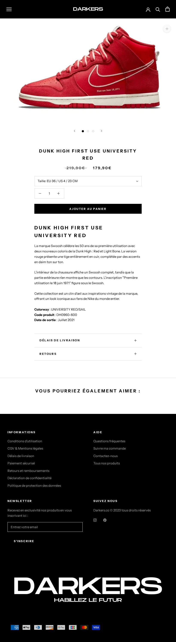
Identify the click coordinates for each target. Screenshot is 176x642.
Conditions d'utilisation (25, 441)
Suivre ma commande (109, 448)
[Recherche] (158, 9)
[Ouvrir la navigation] (9, 9)
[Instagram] (95, 520)
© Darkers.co (23, 568)
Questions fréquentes (109, 441)
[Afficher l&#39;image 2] (88, 131)
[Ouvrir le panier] (167, 9)
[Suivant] (101, 131)
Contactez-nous (105, 456)
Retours (47, 353)
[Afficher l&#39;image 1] (83, 131)
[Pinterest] (104, 520)
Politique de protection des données (34, 485)
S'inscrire (24, 541)
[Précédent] (74, 131)
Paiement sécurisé (21, 463)
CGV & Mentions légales (25, 448)
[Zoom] (167, 28)
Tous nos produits (106, 463)
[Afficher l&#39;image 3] (93, 131)
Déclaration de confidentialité (30, 478)
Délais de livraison (21, 456)
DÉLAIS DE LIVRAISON (59, 340)
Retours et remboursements (28, 471)
